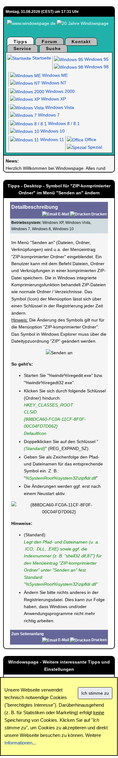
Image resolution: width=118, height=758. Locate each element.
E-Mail (63, 214)
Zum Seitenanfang (27, 634)
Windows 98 (96, 66)
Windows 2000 (59, 91)
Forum (49, 41)
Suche (53, 48)
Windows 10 (52, 131)
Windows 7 (48, 114)
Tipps (20, 41)
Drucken (99, 214)
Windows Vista (59, 107)
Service (22, 48)
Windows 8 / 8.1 (63, 123)
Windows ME (54, 75)
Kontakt (81, 41)
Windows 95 (96, 59)
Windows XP (53, 98)
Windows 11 (51, 139)
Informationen (18, 742)
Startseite (41, 57)
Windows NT (53, 82)
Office (89, 139)
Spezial (94, 147)
